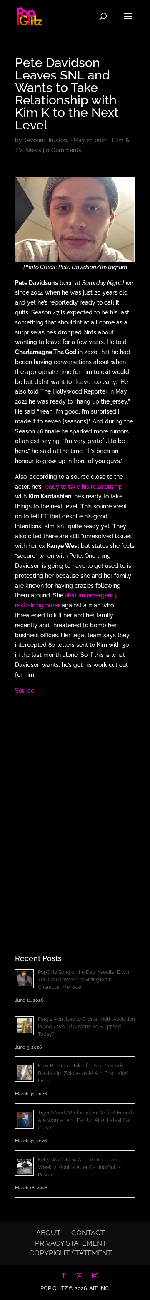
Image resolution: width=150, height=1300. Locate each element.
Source (24, 690)
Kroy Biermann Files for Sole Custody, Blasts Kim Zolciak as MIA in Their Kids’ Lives (83, 1073)
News (33, 150)
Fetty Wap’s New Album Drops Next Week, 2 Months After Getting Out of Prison (79, 1167)
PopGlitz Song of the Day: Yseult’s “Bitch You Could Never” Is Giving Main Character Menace (83, 979)
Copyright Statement (70, 1253)
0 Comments (63, 150)
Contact (88, 1232)
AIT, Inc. (99, 1288)
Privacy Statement (70, 1243)
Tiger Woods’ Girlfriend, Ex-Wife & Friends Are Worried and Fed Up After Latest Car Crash (86, 1120)
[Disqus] (75, 810)
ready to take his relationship (82, 486)
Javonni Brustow (46, 140)
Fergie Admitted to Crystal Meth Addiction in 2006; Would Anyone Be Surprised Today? (86, 1026)
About (48, 1232)
